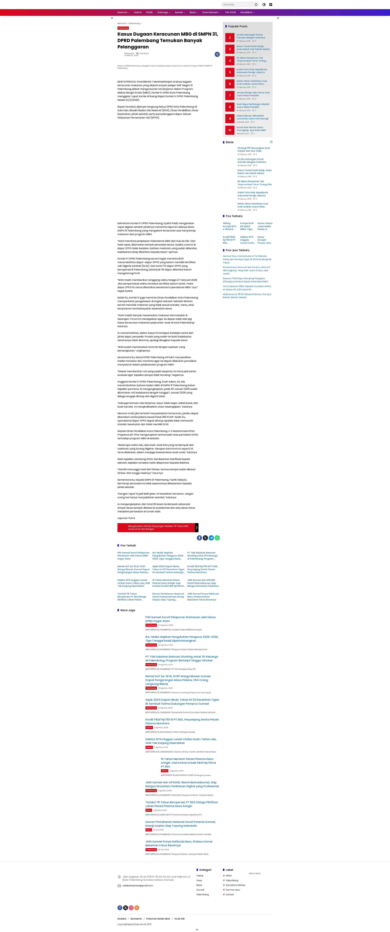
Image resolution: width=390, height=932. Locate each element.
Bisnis (148, 810)
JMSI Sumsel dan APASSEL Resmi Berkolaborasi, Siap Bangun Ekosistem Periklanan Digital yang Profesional (203, 583)
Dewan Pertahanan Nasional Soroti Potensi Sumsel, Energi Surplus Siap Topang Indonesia (168, 596)
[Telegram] (211, 537)
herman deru (233, 889)
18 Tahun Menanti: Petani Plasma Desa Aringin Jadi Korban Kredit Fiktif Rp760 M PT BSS (167, 583)
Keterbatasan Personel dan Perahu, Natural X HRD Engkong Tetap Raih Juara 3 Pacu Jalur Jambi (246, 270)
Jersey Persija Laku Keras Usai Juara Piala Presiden (253, 94)
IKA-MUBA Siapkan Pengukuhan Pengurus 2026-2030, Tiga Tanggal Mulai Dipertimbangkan (168, 555)
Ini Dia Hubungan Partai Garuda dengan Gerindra (251, 36)
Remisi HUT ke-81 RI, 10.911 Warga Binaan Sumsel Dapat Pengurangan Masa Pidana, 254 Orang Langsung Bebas (133, 569)
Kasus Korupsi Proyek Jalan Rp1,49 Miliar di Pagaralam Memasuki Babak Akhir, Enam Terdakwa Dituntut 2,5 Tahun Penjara (265, 239)
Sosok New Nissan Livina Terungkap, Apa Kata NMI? (251, 129)
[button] (256, 4)
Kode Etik (180, 918)
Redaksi (121, 918)
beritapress (129, 53)
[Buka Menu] (271, 4)
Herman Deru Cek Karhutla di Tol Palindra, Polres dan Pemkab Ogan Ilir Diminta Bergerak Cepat (247, 259)
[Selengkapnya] (271, 142)
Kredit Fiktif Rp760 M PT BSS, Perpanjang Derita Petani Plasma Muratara (202, 569)
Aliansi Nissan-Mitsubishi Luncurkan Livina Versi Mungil (252, 117)
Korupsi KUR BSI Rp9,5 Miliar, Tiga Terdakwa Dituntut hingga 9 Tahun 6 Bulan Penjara (247, 226)
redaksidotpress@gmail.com (138, 885)
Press (199, 880)
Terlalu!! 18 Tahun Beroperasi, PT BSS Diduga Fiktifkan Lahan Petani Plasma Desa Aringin (131, 596)
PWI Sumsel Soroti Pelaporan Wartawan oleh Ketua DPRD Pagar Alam (133, 555)
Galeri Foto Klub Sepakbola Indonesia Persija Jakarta (252, 71)
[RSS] (136, 907)
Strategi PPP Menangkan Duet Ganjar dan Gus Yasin (254, 149)
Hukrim (149, 727)
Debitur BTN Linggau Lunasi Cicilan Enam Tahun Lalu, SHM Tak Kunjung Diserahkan (133, 583)
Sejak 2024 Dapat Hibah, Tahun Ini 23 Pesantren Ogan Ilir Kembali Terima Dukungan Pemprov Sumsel (168, 569)
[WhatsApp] (217, 537)
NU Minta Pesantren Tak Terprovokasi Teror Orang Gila (251, 59)
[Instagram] (131, 907)
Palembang (123, 28)
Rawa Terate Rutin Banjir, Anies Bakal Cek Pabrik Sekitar (253, 48)
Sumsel (200, 889)
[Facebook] (199, 537)
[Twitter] (205, 537)
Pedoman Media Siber (158, 918)
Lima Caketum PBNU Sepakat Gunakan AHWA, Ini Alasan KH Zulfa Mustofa (247, 288)
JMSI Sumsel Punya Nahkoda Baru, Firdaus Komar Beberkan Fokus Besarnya (203, 596)
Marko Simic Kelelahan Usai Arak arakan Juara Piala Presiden (252, 83)
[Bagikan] (217, 54)
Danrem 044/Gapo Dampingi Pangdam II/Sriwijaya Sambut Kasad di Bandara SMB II (245, 280)
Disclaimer (136, 918)
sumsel (230, 894)
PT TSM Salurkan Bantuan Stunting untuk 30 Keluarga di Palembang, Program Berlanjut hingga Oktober (202, 555)
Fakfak (200, 875)
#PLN (229, 875)
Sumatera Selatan (235, 885)
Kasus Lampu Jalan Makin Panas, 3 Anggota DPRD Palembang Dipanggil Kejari (265, 226)
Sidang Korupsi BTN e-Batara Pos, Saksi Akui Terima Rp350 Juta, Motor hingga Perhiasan (229, 226)
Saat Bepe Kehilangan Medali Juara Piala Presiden (253, 106)
